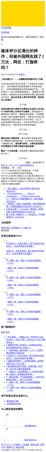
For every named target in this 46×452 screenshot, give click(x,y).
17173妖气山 (25, 228)
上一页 (9, 165)
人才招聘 (16, 444)
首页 (3, 165)
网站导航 (20, 447)
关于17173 (5, 444)
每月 (8, 332)
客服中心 (11, 447)
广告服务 (25, 444)
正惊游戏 (15, 228)
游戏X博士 (6, 228)
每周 (3, 332)
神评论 (22, 74)
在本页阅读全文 (27, 165)
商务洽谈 (35, 444)
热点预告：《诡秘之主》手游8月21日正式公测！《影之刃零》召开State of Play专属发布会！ (25, 339)
